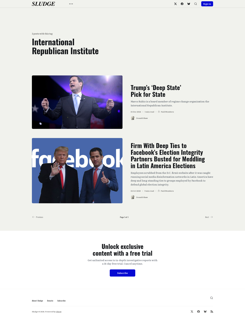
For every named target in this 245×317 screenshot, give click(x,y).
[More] (71, 4)
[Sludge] (43, 4)
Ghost (58, 311)
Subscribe (122, 273)
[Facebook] (182, 4)
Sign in (207, 3)
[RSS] (212, 311)
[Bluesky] (188, 4)
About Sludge (37, 300)
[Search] (195, 3)
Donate (50, 300)
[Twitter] (175, 4)
